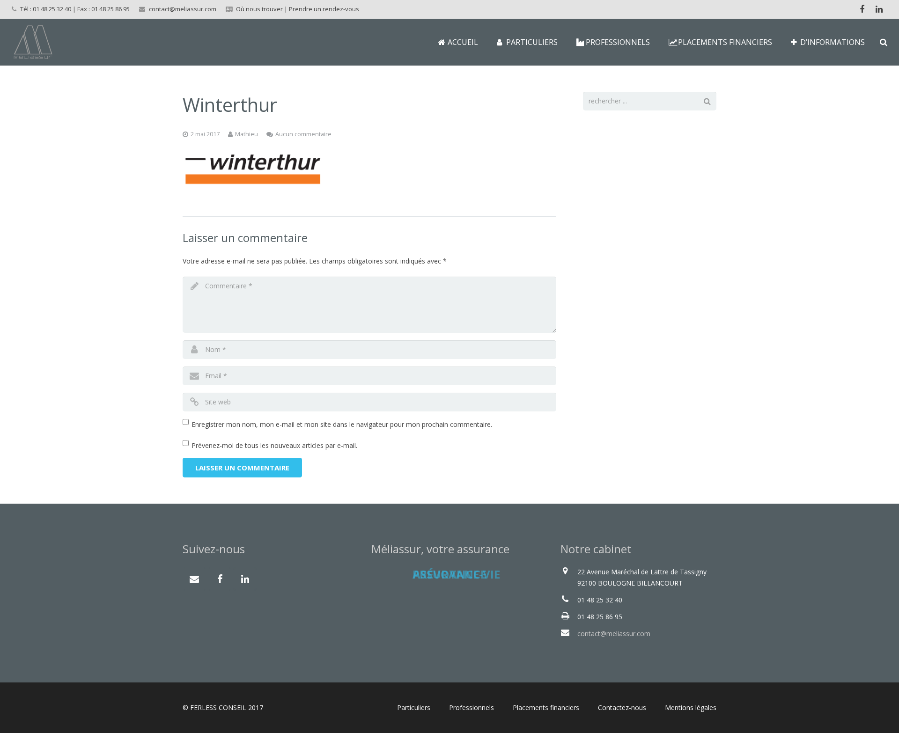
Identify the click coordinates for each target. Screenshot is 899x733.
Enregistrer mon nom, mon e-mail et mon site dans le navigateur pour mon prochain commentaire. (342, 424)
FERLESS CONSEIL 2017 (226, 707)
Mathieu (246, 134)
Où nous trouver (259, 9)
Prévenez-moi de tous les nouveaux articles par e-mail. (274, 445)
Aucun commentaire (303, 134)
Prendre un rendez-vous (324, 9)
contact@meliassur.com (182, 9)
